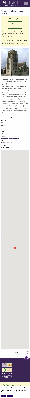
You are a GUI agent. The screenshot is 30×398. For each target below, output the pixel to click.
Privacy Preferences (5, 393)
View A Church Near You (7, 142)
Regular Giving (15, 23)
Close (15, 396)
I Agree (3, 396)
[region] (15, 249)
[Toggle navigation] (26, 3)
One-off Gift (15, 27)
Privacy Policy (16, 390)
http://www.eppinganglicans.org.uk (10, 138)
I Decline (10, 396)
